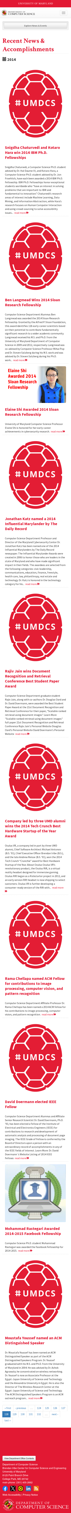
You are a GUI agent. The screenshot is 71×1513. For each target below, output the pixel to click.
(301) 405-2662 (24, 1482)
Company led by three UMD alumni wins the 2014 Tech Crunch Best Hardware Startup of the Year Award (35, 828)
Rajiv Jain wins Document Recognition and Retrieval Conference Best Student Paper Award (32, 678)
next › (55, 1414)
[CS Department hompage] (35, 1503)
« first (8, 1408)
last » (7, 1420)
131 (31, 1414)
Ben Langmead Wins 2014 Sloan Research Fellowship (32, 302)
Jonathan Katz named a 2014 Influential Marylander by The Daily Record (31, 523)
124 (39, 1408)
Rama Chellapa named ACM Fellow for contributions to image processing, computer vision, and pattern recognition (35, 986)
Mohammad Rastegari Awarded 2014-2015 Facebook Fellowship (33, 1231)
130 (23, 1414)
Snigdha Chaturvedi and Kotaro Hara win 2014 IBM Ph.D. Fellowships (32, 152)
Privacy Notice (30, 1494)
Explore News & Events (35, 25)
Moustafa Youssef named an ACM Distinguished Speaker (33, 1340)
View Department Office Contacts (19, 1458)
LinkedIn (28, 1488)
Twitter (13, 1488)
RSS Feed (36, 1488)
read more (20, 212)
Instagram (20, 1488)
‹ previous (20, 1408)
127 (63, 1408)
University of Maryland (35, 3)
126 (55, 1408)
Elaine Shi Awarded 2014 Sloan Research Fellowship (32, 412)
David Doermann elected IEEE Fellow (30, 1104)
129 (15, 1414)
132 (39, 1414)
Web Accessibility (11, 1494)
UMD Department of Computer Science (28, 13)
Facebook (5, 1488)
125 (47, 1408)
